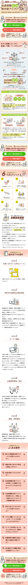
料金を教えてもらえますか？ (13, 474)
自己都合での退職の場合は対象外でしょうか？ (13, 549)
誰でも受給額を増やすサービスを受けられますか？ (13, 456)
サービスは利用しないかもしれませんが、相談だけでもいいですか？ (13, 529)
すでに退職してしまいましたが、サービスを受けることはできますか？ (13, 519)
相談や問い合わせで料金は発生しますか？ (13, 465)
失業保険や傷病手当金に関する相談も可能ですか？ (13, 540)
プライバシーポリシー (12, 582)
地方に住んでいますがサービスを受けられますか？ (13, 508)
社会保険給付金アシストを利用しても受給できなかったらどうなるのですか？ (13, 484)
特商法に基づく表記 (20, 582)
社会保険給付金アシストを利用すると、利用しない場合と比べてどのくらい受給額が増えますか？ (13, 497)
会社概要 (5, 582)
